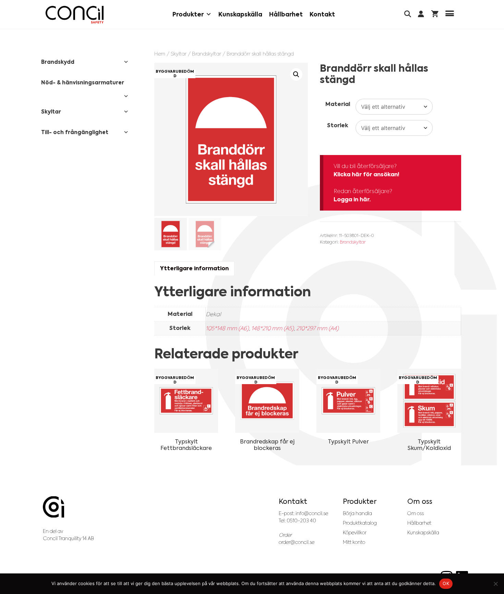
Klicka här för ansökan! (366, 174)
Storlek (337, 125)
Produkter (188, 14)
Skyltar (179, 53)
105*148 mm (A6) (227, 328)
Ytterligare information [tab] (194, 268)
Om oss (415, 513)
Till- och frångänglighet (74, 132)
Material (337, 104)
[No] (495, 583)
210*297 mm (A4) (317, 328)
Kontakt (322, 14)
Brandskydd (57, 62)
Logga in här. (352, 199)
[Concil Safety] (74, 14)
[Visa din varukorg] (435, 14)
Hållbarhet (286, 14)
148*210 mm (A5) (272, 328)
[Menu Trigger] (449, 14)
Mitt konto (354, 542)
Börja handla (357, 513)
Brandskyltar (206, 53)
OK (446, 583)
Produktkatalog (360, 523)
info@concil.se (312, 513)
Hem (159, 53)
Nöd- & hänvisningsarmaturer (82, 82)
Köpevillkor (355, 533)
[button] (296, 74)
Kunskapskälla (240, 14)
